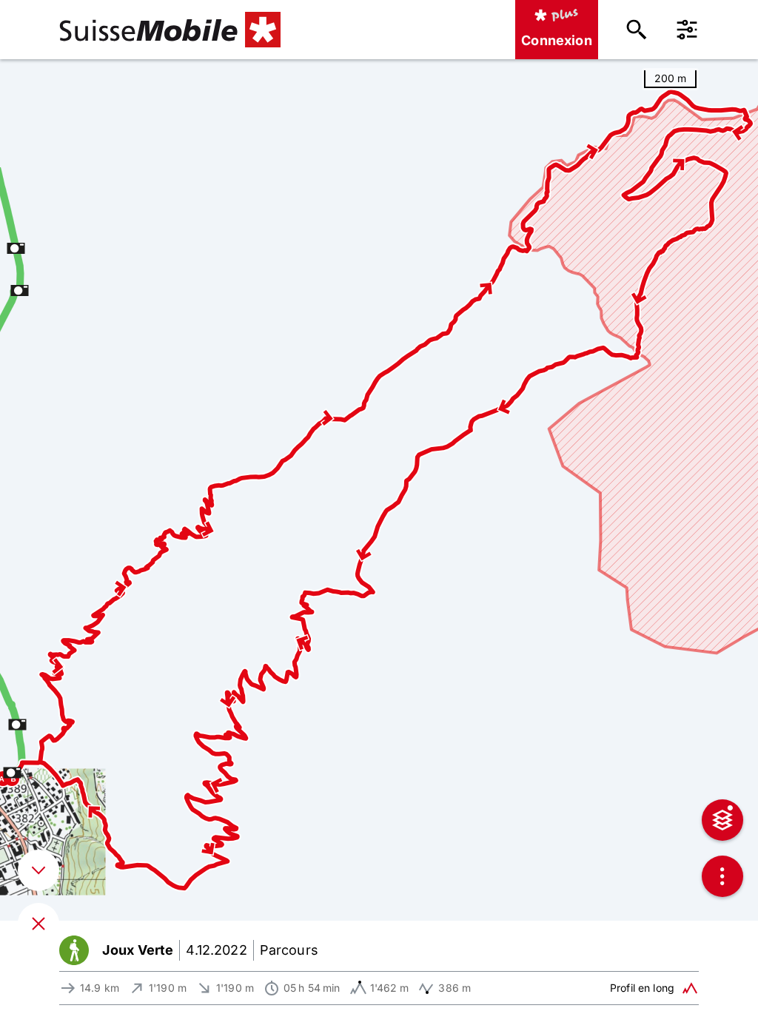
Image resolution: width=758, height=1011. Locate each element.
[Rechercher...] (636, 29)
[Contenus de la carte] (722, 820)
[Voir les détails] (38, 870)
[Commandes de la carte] (722, 876)
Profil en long (642, 987)
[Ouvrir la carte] (38, 923)
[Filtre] (687, 29)
